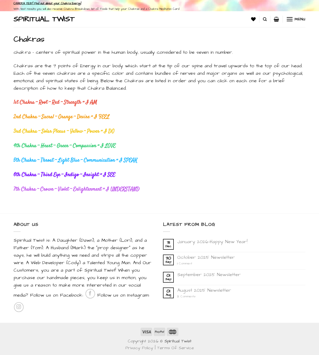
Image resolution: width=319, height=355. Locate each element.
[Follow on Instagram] (19, 307)
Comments (186, 296)
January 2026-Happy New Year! (212, 242)
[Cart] (276, 19)
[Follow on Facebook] (90, 293)
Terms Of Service (175, 348)
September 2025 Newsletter (209, 274)
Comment (184, 264)
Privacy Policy (139, 348)
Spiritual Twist (44, 19)
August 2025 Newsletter (204, 290)
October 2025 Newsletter (206, 257)
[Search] (265, 19)
